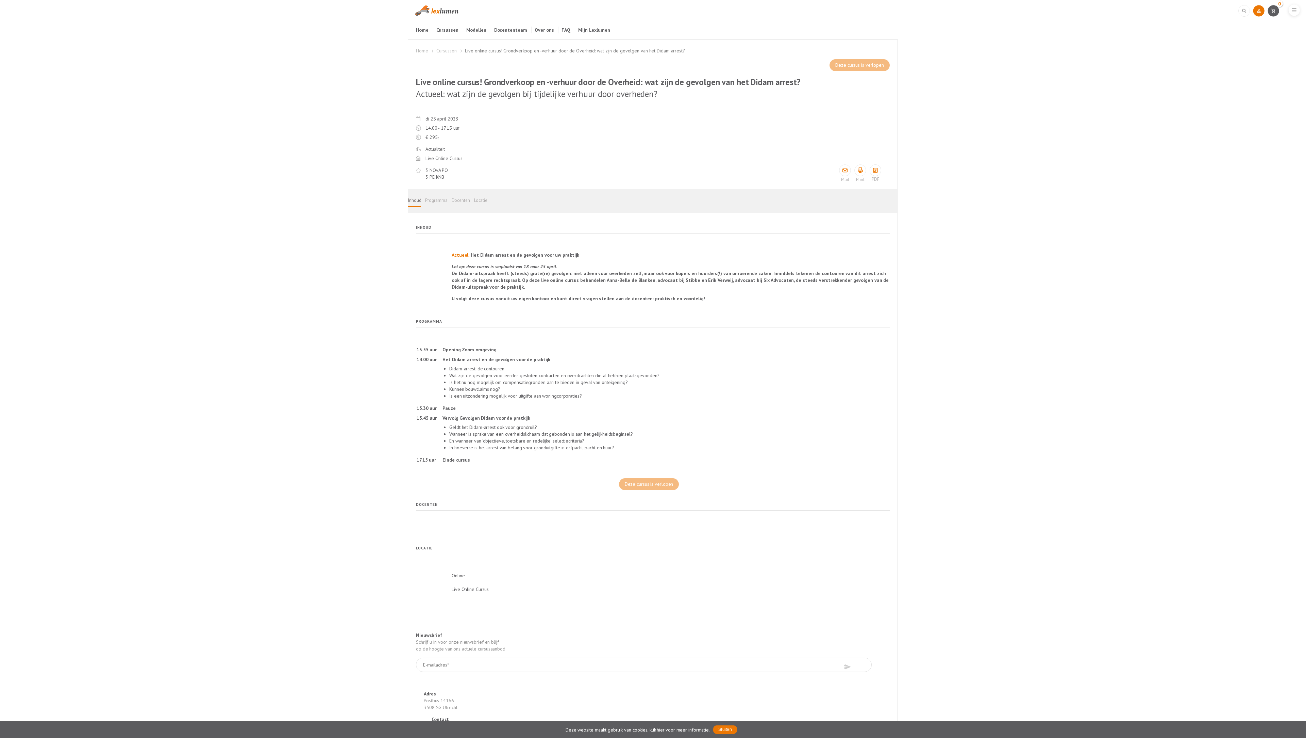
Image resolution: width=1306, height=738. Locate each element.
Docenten (461, 200)
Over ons (544, 30)
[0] (1273, 10)
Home (422, 30)
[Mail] (845, 170)
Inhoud (414, 200)
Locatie (480, 200)
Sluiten (725, 729)
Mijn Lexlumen (594, 30)
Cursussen (447, 30)
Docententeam (510, 30)
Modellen (476, 30)
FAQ (566, 30)
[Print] (860, 170)
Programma (436, 200)
